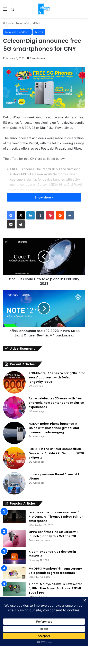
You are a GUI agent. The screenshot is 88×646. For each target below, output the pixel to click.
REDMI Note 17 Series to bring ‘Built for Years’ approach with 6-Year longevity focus (57, 377)
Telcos (39, 32)
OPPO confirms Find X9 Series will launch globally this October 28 (53, 534)
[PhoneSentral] (44, 9)
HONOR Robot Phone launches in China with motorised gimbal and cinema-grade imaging (54, 428)
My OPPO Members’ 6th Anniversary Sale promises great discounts (55, 571)
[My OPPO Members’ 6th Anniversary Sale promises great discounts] (14, 573)
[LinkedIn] (30, 215)
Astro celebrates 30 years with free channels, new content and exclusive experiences (56, 402)
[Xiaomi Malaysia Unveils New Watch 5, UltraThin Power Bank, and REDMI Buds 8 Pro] (14, 589)
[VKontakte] (70, 215)
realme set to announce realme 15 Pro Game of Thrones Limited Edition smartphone (56, 516)
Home (10, 23)
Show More (43, 197)
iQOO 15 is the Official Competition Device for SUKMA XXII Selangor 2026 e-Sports (56, 453)
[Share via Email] (11, 224)
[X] (21, 215)
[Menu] (5, 10)
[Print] (21, 224)
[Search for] (12, 10)
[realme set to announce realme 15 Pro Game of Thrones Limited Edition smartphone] (14, 516)
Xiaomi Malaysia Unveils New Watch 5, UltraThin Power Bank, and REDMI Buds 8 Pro (55, 588)
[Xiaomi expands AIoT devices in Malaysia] (14, 557)
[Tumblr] (40, 215)
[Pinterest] (50, 215)
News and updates (28, 23)
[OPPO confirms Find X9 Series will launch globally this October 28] (14, 538)
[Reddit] (60, 215)
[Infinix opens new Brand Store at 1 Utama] (14, 483)
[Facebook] (11, 215)
